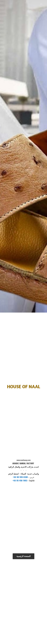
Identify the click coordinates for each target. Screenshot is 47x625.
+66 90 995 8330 (20, 477)
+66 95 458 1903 (20, 480)
